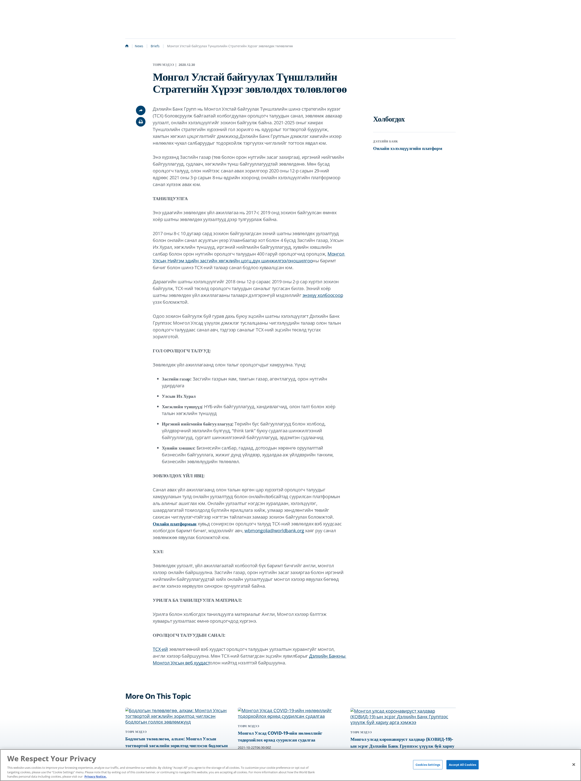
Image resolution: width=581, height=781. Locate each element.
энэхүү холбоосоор (323, 295)
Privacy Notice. (95, 776)
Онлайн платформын (175, 524)
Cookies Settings (428, 765)
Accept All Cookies (462, 765)
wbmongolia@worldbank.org (274, 530)
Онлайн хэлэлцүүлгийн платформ (407, 148)
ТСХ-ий (160, 649)
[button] (140, 122)
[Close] (574, 764)
